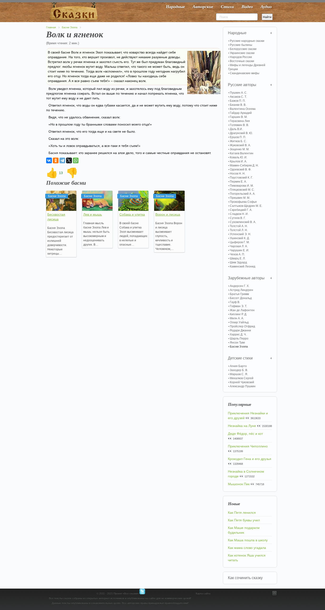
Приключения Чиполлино (248, 446)
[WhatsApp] (76, 160)
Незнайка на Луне (242, 426)
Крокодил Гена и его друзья (249, 459)
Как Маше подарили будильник (244, 530)
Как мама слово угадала (247, 548)
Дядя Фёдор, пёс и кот (245, 434)
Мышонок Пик (239, 484)
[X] (69, 160)
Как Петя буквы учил (244, 520)
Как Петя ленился (242, 512)
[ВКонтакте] (49, 160)
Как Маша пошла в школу (248, 540)
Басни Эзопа (69, 27)
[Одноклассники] (56, 160)
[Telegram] (62, 160)
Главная (51, 27)
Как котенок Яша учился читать (247, 557)
